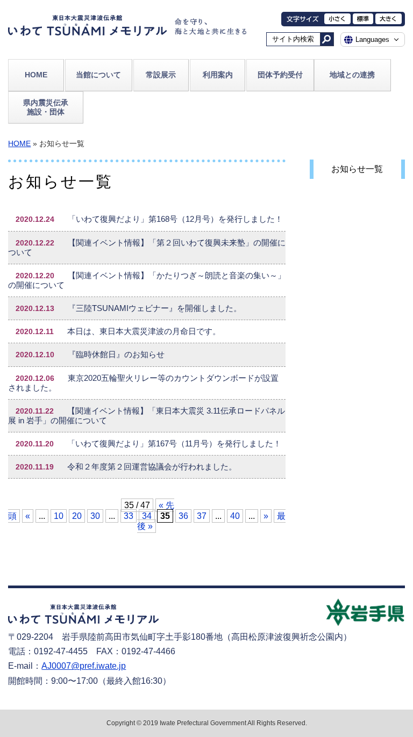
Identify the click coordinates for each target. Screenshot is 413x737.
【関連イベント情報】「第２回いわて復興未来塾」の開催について (147, 248)
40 (235, 516)
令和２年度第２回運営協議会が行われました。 (126, 467)
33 (128, 516)
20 (77, 516)
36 (183, 516)
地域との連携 (352, 74)
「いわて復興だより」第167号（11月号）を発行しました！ (148, 443)
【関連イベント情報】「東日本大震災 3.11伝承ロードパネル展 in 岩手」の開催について (146, 416)
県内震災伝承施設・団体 (45, 107)
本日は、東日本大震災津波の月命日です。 (118, 331)
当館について (98, 74)
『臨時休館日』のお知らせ (90, 354)
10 (58, 516)
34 (147, 516)
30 (95, 516)
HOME (36, 74)
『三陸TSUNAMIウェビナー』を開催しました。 (128, 308)
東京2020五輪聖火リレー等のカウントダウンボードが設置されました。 (143, 383)
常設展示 (161, 74)
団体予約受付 (280, 74)
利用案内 (218, 74)
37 (201, 516)
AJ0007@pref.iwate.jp (83, 665)
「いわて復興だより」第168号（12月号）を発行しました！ (149, 219)
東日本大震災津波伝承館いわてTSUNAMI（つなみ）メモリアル (87, 29)
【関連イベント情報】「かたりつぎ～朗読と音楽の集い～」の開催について (147, 280)
